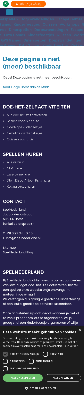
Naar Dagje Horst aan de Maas (26, 87)
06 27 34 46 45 (30, 4)
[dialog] (42, 360)
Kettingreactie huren (21, 186)
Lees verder (71, 346)
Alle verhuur (15, 162)
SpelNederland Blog (18, 252)
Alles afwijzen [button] (63, 378)
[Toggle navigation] (9, 12)
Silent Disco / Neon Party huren (29, 180)
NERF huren (15, 168)
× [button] (79, 330)
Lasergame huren (19, 174)
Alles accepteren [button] (23, 378)
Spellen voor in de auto (23, 121)
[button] (42, 388)
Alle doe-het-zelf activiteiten (27, 115)
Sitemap (9, 247)
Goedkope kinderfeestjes (24, 127)
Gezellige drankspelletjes (24, 133)
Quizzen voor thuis (20, 139)
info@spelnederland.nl (23, 238)
